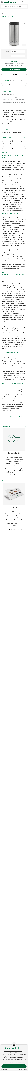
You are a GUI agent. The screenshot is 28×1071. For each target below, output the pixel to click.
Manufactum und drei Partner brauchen (13, 1051)
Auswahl (6, 51)
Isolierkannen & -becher (13, 10)
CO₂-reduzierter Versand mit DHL (14, 65)
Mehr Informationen (22, 1069)
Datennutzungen (6, 1054)
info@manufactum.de (14, 474)
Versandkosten (20, 63)
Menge (7, 56)
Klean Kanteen (17, 132)
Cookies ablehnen (5, 1069)
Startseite (4, 10)
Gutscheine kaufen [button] (14, 529)
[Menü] (2, 2)
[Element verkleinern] (23, 45)
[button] (25, 22)
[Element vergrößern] (25, 45)
